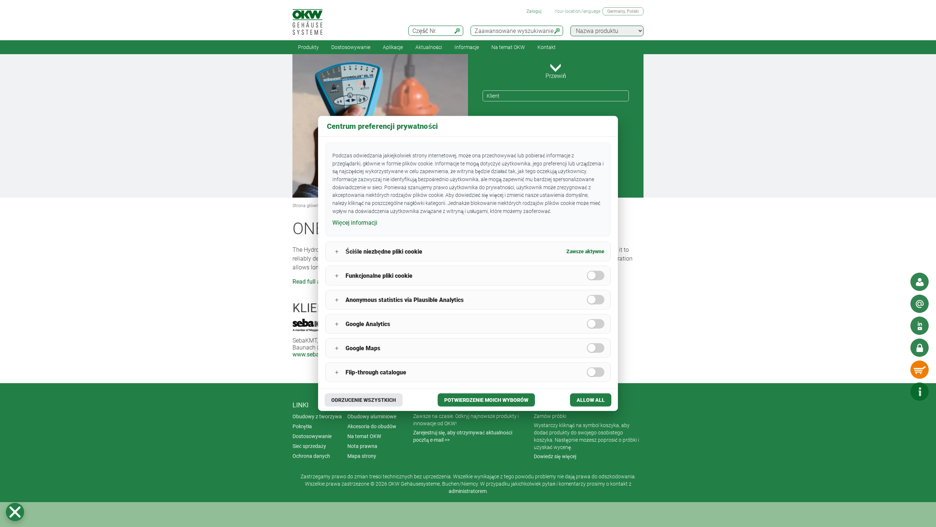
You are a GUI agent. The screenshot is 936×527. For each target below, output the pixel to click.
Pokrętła (302, 426)
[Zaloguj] (919, 348)
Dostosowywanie (350, 47)
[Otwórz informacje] (919, 391)
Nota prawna (362, 446)
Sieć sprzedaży (309, 446)
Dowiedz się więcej (555, 456)
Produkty (308, 47)
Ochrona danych (311, 456)
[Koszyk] (919, 369)
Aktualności (428, 47)
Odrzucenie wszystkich (363, 400)
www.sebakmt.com (317, 354)
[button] (15, 512)
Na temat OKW (364, 436)
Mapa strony (361, 456)
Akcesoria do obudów (371, 426)
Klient (493, 96)
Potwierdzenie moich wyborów (486, 400)
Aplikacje (393, 47)
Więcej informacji (354, 222)
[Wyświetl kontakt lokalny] (919, 282)
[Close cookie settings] (15, 512)
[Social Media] (919, 326)
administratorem (468, 491)
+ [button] (337, 251)
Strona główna (306, 205)
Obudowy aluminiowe (371, 416)
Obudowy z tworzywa (317, 416)
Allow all (591, 400)
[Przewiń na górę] (897, 391)
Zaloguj (533, 11)
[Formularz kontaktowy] (919, 304)
